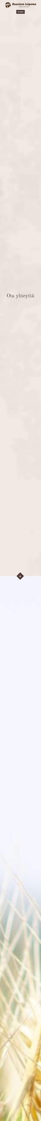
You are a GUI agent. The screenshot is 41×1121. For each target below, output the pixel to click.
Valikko (20, 12)
